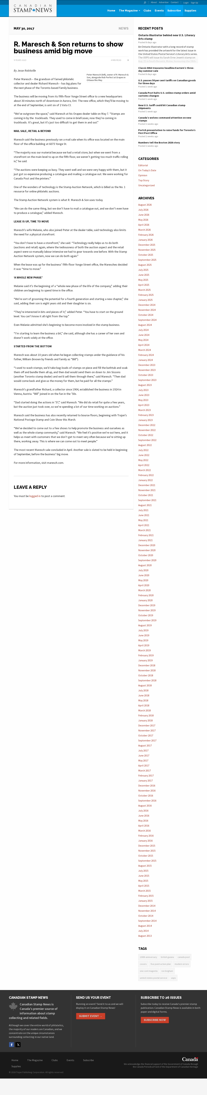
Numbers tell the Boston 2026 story (159, 142)
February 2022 (146, 475)
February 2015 (146, 895)
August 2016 (145, 805)
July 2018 (143, 690)
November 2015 (147, 850)
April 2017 (143, 765)
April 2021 (143, 525)
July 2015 (143, 870)
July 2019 (143, 630)
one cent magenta (149, 970)
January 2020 (145, 600)
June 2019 (143, 635)
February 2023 (146, 415)
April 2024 (143, 344)
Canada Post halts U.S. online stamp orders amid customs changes (167, 94)
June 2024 (143, 334)
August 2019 (145, 625)
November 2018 (147, 670)
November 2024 (147, 309)
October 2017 (145, 735)
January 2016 (145, 840)
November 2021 (147, 490)
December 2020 (146, 545)
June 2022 (143, 455)
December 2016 (146, 785)
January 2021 (145, 540)
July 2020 (143, 570)
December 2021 (146, 485)
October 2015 (145, 855)
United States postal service (153, 977)
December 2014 (146, 905)
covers (143, 964)
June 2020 (143, 575)
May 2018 (143, 700)
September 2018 (147, 680)
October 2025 (145, 254)
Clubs (147, 10)
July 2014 (143, 930)
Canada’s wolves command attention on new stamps (164, 119)
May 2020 (143, 580)
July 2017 (143, 750)
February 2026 (146, 234)
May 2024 (143, 339)
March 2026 (144, 229)
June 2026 (143, 214)
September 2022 (147, 440)
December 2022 (146, 425)
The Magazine (128, 10)
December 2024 (146, 304)
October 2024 (145, 314)
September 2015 (147, 860)
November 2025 (147, 249)
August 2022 (145, 445)
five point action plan (161, 964)
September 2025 (147, 259)
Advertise (164, 2)
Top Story (143, 180)
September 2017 (147, 740)
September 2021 (147, 500)
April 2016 (143, 825)
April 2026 (143, 224)
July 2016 (143, 810)
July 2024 (143, 329)
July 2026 (143, 209)
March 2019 (144, 650)
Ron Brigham (167, 970)
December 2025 (146, 244)
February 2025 (146, 294)
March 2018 (144, 710)
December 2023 (146, 365)
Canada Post (184, 957)
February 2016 (146, 835)
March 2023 (144, 410)
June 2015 (143, 875)
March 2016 (144, 830)
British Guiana (167, 957)
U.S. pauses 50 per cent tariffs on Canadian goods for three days (167, 82)
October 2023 (145, 375)
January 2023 (145, 420)
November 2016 (147, 790)
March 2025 (144, 289)
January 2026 (145, 239)
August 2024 (145, 324)
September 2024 (147, 319)
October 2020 (145, 555)
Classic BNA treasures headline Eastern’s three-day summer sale (166, 69)
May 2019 (143, 640)
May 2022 (143, 460)
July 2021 (143, 510)
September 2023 (147, 380)
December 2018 (146, 665)
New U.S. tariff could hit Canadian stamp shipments (161, 107)
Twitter (18, 1044)
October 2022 (145, 435)
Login (186, 2)
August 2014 (145, 925)
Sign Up (194, 2)
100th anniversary (148, 957)
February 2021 (146, 535)
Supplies (190, 10)
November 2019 (147, 610)
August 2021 (145, 505)
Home (111, 10)
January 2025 (145, 299)
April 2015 (143, 885)
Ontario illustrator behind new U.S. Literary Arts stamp (166, 37)
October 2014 (145, 915)
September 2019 (147, 620)
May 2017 (143, 760)
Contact (174, 2)
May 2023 (143, 400)
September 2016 (147, 800)
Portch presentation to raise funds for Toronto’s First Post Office (167, 131)
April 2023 (143, 405)
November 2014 (147, 910)
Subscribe (174, 10)
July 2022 (143, 450)
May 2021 (143, 520)
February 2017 (146, 775)
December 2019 (146, 605)
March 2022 (144, 470)
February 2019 (146, 655)
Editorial (143, 165)
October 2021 (145, 495)
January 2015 (145, 900)
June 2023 (143, 395)
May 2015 (143, 880)
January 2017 (145, 780)
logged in (35, 496)
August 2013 (145, 935)
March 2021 (144, 530)
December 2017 (146, 725)
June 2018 (143, 695)
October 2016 (145, 795)
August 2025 (145, 264)
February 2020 (146, 595)
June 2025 (143, 274)
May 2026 (143, 219)
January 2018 (145, 720)
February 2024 (146, 354)
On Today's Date (147, 170)
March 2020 (144, 590)
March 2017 (144, 770)
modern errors (182, 964)
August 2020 (145, 565)
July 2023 (143, 390)
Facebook (11, 1044)
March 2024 (144, 349)
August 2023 (145, 385)
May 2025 (143, 279)
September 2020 (147, 560)
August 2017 (145, 745)
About (154, 2)
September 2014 (147, 920)
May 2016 (143, 820)
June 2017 (143, 755)
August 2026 (145, 204)
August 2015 (145, 865)
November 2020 (147, 550)
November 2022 (147, 430)
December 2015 (146, 845)
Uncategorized (146, 185)
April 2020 (143, 585)
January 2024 (145, 360)
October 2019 (145, 615)
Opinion (142, 175)
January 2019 (145, 660)
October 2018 (145, 675)
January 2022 (145, 480)
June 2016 (143, 815)
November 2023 (147, 370)
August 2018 (145, 685)
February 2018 (146, 715)
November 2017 (147, 730)
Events (159, 10)
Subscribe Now (155, 1020)
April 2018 (143, 705)
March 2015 (144, 890)
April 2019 (143, 645)
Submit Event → (90, 1016)
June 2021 (143, 515)
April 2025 (143, 284)
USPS (173, 977)
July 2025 (143, 269)
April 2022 (143, 465)
